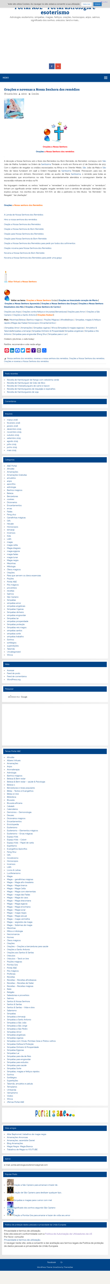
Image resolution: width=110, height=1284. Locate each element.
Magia (9, 876)
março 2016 (12, 420)
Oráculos (11, 955)
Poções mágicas (14, 961)
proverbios (12, 588)
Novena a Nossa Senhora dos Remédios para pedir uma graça (33, 258)
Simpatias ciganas (42, 328)
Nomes (10, 937)
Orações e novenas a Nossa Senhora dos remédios (26, 361)
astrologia (11, 487)
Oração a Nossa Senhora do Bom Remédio (24, 229)
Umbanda (11, 1090)
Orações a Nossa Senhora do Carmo (42, 307)
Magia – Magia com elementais (21, 891)
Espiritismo (12, 846)
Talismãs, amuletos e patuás (20, 1084)
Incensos (11, 533)
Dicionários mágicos (16, 818)
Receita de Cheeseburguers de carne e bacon (28, 386)
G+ (62, 1262)
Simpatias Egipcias (15, 1050)
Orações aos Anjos (12, 312)
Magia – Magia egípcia (17, 904)
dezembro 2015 (14, 429)
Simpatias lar (13, 618)
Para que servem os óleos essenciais (24, 575)
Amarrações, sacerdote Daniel (21, 1140)
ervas (9, 508)
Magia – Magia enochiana (18, 907)
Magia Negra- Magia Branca (20, 1146)
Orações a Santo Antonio (24, 315)
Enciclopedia (13, 824)
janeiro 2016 (12, 426)
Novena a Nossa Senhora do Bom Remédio (24, 253)
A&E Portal (12, 466)
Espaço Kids (12, 837)
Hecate (10, 524)
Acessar (10, 670)
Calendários (12, 809)
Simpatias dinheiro (15, 612)
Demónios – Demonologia (19, 812)
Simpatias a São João (16, 1023)
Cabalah (10, 806)
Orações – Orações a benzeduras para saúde (27, 946)
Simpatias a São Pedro (17, 1029)
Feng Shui (42, 334)
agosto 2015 (12, 441)
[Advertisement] (55, 42)
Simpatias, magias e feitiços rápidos (23, 1071)
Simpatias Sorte (14, 1068)
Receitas (11, 977)
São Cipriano (13, 597)
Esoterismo (12, 827)
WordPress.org (14, 679)
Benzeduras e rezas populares (21, 788)
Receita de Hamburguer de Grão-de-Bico (26, 383)
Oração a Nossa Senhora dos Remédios (22, 224)
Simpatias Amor (12, 328)
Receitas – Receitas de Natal (20, 983)
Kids (9, 536)
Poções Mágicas (51, 320)
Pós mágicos (13, 585)
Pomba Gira (12, 965)
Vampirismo (12, 1093)
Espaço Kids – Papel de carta (20, 843)
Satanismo (12, 1010)
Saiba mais (86, 4)
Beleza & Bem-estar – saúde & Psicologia (26, 782)
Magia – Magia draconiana (19, 900)
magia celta (12, 545)
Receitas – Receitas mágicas (20, 986)
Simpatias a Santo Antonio (19, 1019)
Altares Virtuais (14, 760)
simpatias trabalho (15, 636)
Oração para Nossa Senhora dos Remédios (24, 234)
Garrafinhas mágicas (16, 517)
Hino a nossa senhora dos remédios (20, 219)
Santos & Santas (14, 1004)
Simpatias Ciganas (15, 609)
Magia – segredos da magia (19, 922)
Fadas (9, 511)
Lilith (9, 539)
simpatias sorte (14, 633)
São (104, 161)
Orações (35, 94)
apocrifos (11, 484)
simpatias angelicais (16, 606)
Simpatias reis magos (16, 627)
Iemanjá (10, 530)
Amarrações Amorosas (17, 1137)
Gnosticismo (12, 858)
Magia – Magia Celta (16, 888)
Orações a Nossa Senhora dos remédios (86, 358)
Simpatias (11, 600)
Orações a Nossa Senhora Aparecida (22, 303)
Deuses (10, 815)
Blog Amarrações (15, 1143)
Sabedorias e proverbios (18, 995)
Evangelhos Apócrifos (17, 849)
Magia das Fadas (19, 323)
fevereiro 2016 (13, 423)
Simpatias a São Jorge (17, 1026)
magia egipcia (13, 551)
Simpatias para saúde (17, 1065)
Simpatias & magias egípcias (71, 328)
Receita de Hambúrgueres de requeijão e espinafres (31, 389)
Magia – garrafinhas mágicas (20, 879)
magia (10, 542)
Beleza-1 (11, 785)
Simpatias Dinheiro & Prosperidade (48, 331)
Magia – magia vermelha (18, 919)
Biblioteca (11, 797)
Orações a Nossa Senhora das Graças (59, 303)
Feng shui (11, 514)
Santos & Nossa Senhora (18, 1001)
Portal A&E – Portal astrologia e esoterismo (55, 10)
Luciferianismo (14, 873)
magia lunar (12, 557)
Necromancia (13, 934)
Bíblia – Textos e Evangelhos (20, 791)
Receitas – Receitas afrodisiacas (21, 980)
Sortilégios (12, 1077)
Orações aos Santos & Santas (20, 952)
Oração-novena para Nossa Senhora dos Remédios (27, 248)
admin (24, 94)
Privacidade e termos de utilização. (22, 1240)
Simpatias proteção (16, 624)
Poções (10, 578)
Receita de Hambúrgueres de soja (22, 392)
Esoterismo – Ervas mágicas (20, 833)
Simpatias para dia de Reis (19, 1056)
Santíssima (46, 164)
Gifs (8, 521)
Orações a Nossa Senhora (55, 147)
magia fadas (12, 554)
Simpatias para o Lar (57, 334)
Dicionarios (12, 502)
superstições (13, 646)
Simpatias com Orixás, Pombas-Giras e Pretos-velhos (31, 1041)
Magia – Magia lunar (16, 910)
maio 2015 (11, 450)
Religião (10, 992)
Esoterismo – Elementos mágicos (22, 830)
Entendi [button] (97, 4)
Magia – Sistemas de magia (19, 925)
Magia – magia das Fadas (18, 894)
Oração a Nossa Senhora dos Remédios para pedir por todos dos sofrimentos (39, 243)
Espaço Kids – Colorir (16, 839)
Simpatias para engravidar (24, 334)
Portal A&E (12, 582)
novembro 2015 (14, 432)
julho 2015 (11, 444)
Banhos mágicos (34, 320)
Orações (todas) (45, 315)
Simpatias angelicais (74, 331)
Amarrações (26, 328)
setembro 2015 (14, 438)
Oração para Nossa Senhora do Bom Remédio (25, 238)
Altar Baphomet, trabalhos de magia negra (26, 1134)
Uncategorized (14, 652)
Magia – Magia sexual (17, 916)
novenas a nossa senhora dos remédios (51, 358)
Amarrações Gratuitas (17, 475)
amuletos (11, 478)
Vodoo (10, 1096)
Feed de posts (13, 673)
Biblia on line (13, 794)
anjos (9, 481)
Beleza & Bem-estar (16, 778)
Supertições (12, 1080)
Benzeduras (60, 312)
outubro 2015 (13, 435)
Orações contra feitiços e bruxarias (38, 312)
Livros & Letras (14, 870)
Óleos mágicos (14, 940)
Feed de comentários (17, 676)
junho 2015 (12, 447)
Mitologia (11, 566)
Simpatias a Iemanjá (21, 331)
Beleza (22, 320)
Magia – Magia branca (17, 885)
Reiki (9, 989)
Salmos (10, 594)
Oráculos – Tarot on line (18, 958)
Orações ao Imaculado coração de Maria (78, 300)
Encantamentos (47, 323)
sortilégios (11, 643)
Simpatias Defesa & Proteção (20, 1044)
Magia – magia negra (16, 913)
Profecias (11, 974)
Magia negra (12, 560)
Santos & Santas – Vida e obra (20, 1007)
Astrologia (11, 772)
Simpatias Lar (13, 1053)
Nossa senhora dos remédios (20, 358)
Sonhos (10, 639)
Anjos (70, 320)
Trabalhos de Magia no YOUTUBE (22, 1149)
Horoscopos (33, 323)
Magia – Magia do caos (17, 897)
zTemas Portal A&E (15, 1102)
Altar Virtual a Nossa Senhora (22, 281)
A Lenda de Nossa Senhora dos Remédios (23, 215)
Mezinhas (13, 320)
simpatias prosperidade (17, 621)
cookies (10, 499)
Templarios (12, 1087)
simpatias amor (14, 603)
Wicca (54, 328)
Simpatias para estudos (17, 1062)
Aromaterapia (13, 769)
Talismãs (11, 649)
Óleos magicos (14, 569)
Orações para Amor (76, 312)
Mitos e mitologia (15, 931)
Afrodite (64, 320)
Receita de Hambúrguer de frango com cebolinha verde (33, 380)
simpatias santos (14, 630)
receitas (10, 591)
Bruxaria (10, 800)
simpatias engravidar (16, 615)
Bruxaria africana (14, 803)
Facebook (51, 1262)
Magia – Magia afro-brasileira (20, 882)
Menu (6, 77)
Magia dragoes (14, 548)
